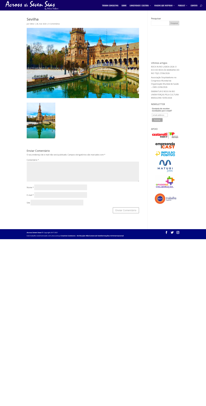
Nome (30, 187)
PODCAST (181, 6)
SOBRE (123, 6)
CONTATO (194, 6)
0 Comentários (54, 24)
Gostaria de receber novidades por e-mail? (162, 110)
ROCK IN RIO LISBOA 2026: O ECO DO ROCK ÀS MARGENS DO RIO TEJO (165, 69)
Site (28, 202)
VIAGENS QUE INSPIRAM (163, 6)
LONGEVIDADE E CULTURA (139, 6)
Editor (32, 24)
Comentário (33, 160)
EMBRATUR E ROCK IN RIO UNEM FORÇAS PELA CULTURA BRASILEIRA (165, 94)
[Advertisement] (165, 43)
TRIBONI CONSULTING (110, 6)
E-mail (30, 195)
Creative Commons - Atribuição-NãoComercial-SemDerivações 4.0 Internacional (92, 236)
